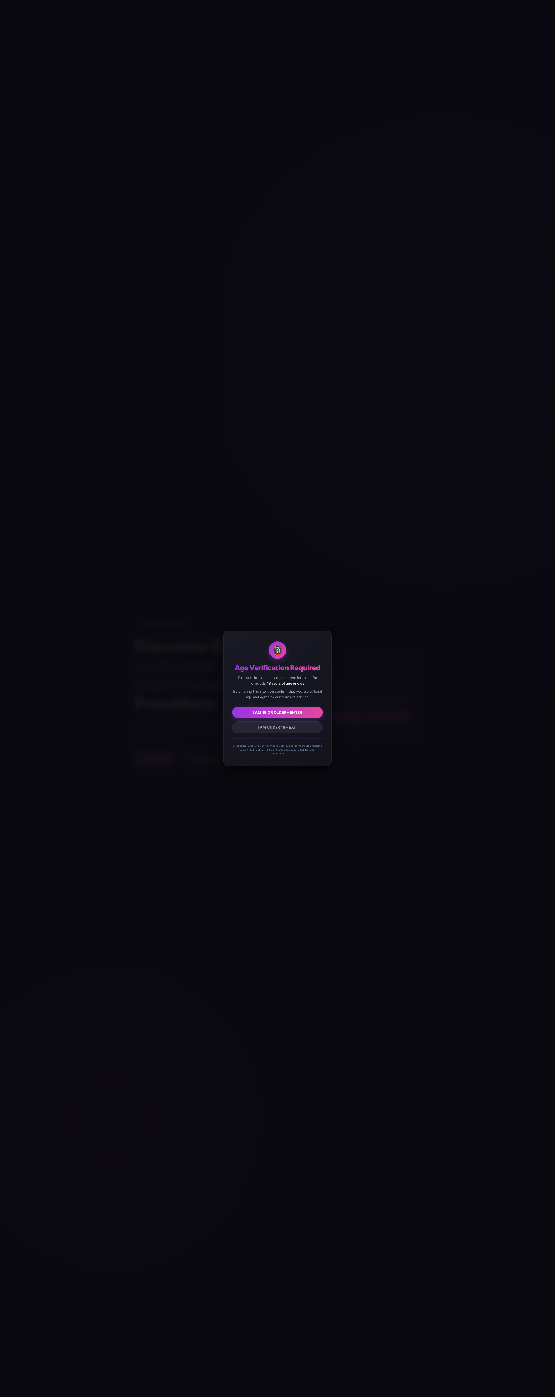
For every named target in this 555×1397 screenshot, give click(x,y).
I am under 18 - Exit (277, 727)
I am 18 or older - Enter (277, 712)
